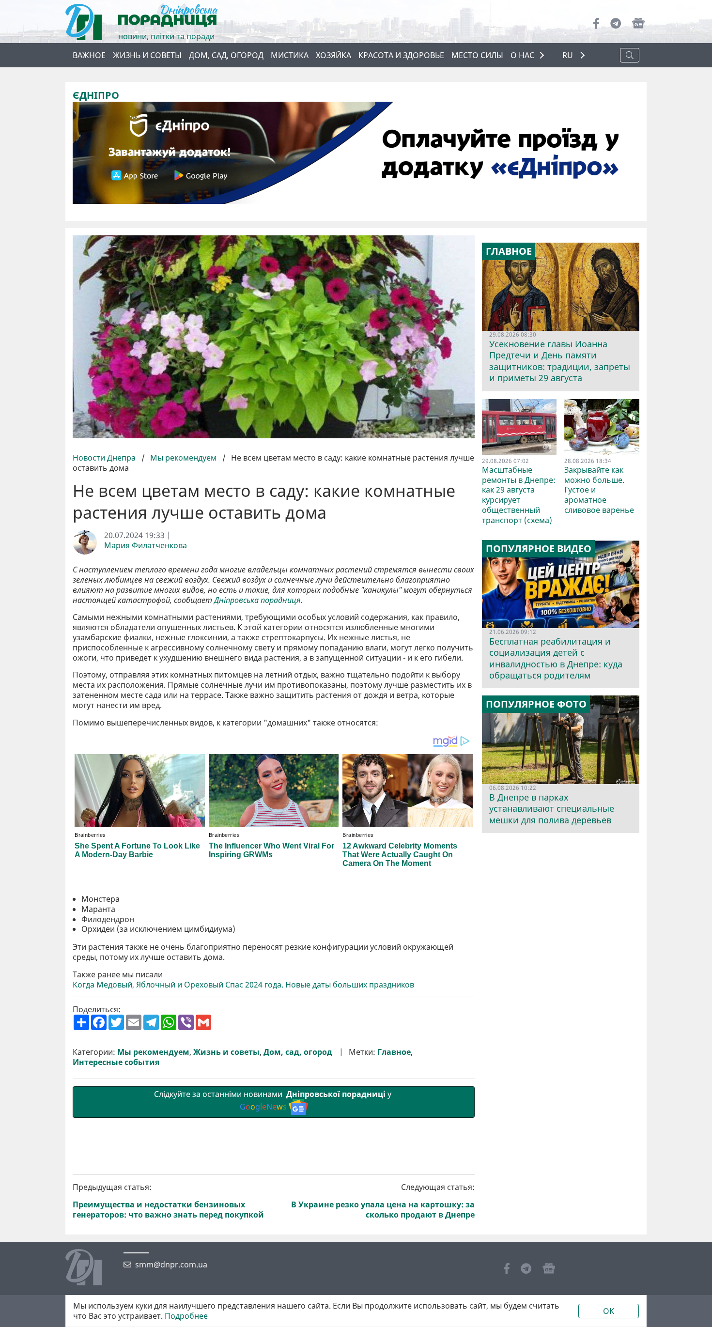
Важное (89, 55)
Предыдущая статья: (168, 1200)
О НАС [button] (522, 55)
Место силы (477, 55)
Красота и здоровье (401, 55)
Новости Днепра (105, 457)
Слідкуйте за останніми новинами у (273, 1100)
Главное (394, 1052)
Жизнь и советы (147, 55)
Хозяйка (333, 55)
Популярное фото (536, 704)
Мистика (290, 55)
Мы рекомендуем (183, 457)
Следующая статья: (383, 1200)
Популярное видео (538, 548)
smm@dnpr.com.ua (171, 1265)
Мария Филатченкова (145, 545)
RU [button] (568, 55)
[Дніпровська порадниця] (90, 1268)
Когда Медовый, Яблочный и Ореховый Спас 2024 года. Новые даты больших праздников (243, 985)
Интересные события (116, 1062)
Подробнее (186, 1316)
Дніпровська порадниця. (258, 600)
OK (608, 1311)
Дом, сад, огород (226, 55)
